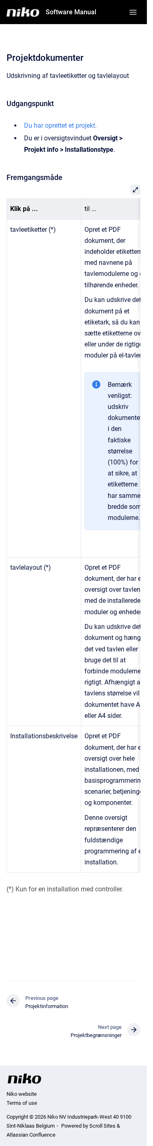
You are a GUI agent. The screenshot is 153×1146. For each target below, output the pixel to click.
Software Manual (71, 12)
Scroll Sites (102, 1126)
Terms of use (22, 1103)
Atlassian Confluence (31, 1135)
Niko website (22, 1094)
